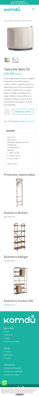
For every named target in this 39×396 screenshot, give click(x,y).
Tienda (7, 351)
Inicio (5, 21)
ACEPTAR (19, 394)
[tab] (19, 131)
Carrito (7, 358)
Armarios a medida (12, 342)
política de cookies (27, 393)
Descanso (8, 335)
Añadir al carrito (23, 111)
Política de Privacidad (13, 368)
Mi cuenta (9, 355)
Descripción (10, 131)
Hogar (11, 21)
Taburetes (17, 21)
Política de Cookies (12, 375)
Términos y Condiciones (14, 371)
